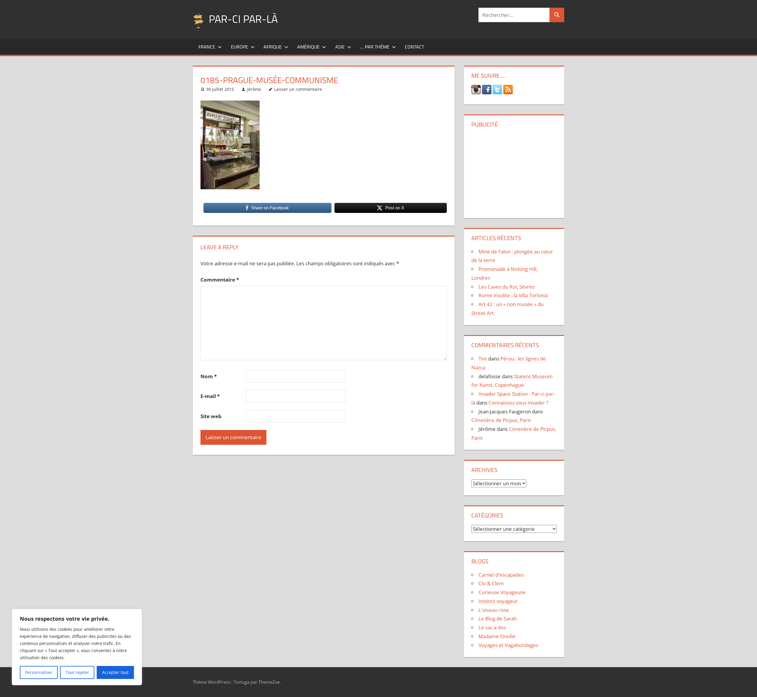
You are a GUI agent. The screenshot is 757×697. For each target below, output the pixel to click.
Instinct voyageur (498, 601)
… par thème (374, 46)
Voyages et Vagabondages (508, 645)
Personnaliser (38, 672)
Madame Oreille (496, 636)
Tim (482, 358)
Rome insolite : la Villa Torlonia (513, 295)
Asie (340, 46)
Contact (414, 46)
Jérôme (254, 89)
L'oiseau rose (493, 610)
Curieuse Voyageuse (501, 592)
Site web (210, 416)
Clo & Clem (491, 583)
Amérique (308, 46)
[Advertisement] (514, 171)
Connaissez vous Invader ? (518, 402)
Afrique (272, 46)
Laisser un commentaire (298, 89)
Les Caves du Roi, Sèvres (506, 286)
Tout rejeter (77, 672)
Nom (208, 376)
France (206, 46)
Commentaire (219, 279)
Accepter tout (115, 672)
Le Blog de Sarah (497, 618)
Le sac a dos (492, 627)
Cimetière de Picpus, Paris (501, 420)
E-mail (210, 396)
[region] (77, 647)
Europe (239, 46)
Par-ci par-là (243, 19)
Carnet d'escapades (501, 574)
